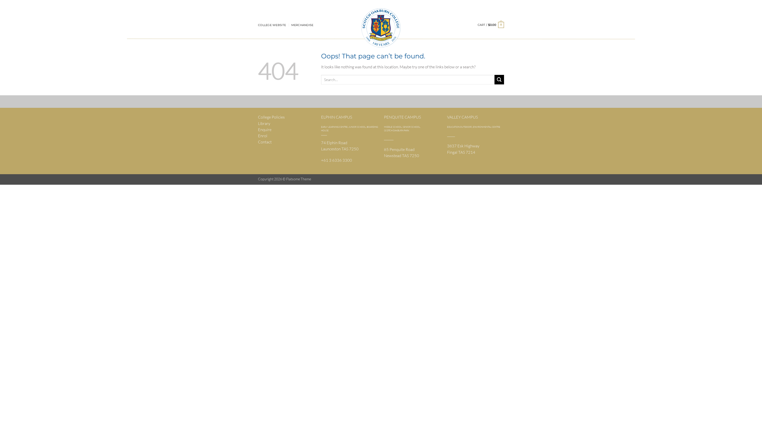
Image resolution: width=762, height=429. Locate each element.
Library (264, 123)
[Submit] (499, 79)
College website (272, 25)
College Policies (271, 117)
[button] (491, 25)
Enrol (262, 135)
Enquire (264, 129)
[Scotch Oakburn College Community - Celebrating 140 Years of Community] (381, 20)
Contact (265, 141)
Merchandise (302, 25)
